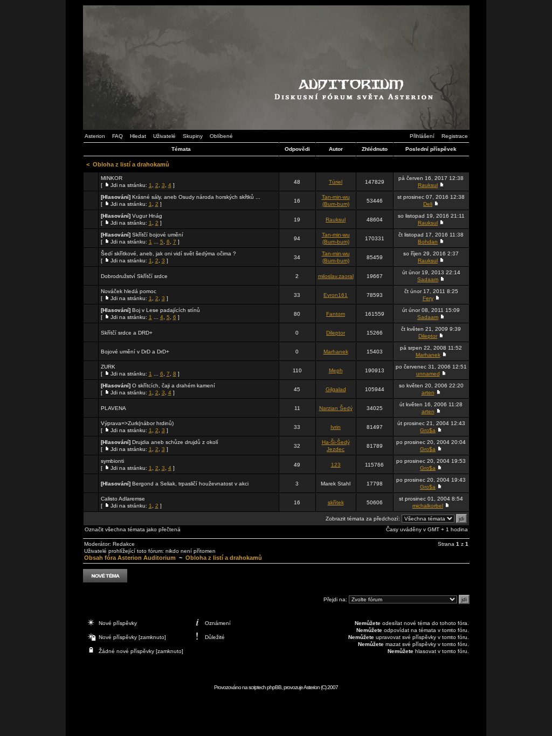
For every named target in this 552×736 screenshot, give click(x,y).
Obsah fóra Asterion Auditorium (130, 557)
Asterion (95, 136)
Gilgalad (336, 389)
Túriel (335, 182)
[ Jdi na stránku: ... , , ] (142, 238)
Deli (427, 204)
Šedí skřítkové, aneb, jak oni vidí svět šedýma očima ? (168, 253)
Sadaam (427, 279)
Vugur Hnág (147, 216)
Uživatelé (164, 136)
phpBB (274, 687)
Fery (428, 298)
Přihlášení (422, 136)
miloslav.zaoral (336, 276)
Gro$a (428, 430)
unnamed (428, 374)
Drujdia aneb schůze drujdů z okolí (175, 442)
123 (336, 465)
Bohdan (428, 242)
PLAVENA (113, 408)
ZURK (108, 367)
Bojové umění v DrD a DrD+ (135, 352)
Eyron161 (335, 295)
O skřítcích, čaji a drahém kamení (173, 385)
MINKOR (111, 178)
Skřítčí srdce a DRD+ (127, 333)
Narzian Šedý (336, 408)
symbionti (112, 461)
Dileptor (335, 333)
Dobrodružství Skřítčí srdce (134, 276)
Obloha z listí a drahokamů (131, 164)
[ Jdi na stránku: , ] (180, 200)
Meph (336, 370)
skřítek (336, 502)
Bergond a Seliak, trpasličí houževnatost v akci (190, 484)
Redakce (124, 544)
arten (428, 392)
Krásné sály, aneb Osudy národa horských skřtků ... (196, 197)
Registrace (454, 136)
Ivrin (335, 427)
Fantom (335, 314)
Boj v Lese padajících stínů (166, 310)
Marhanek (335, 352)
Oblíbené (221, 136)
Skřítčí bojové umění (157, 235)
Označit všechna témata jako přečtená (133, 529)
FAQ (117, 136)
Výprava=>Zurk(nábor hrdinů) (137, 423)
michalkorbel (427, 506)
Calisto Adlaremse (123, 499)
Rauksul (428, 185)
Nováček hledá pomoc (128, 291)
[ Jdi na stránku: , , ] (168, 257)
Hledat (138, 136)
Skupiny (193, 136)
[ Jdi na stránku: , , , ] (138, 181)
